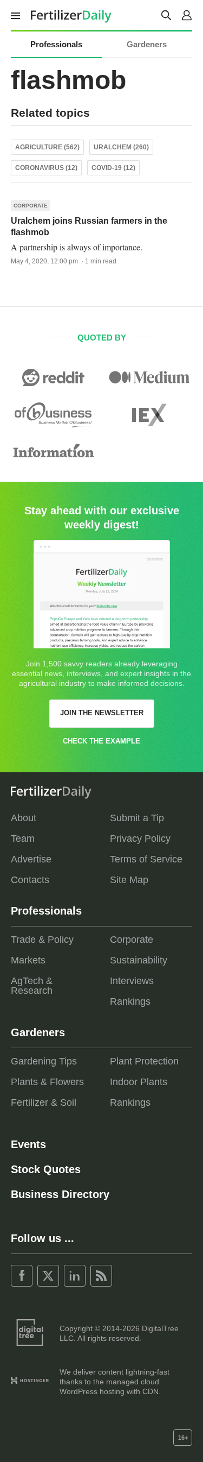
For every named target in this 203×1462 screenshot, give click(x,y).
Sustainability (138, 960)
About (23, 818)
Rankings (130, 1001)
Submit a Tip (137, 818)
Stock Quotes (46, 1169)
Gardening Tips (44, 1061)
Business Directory (60, 1194)
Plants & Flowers (47, 1082)
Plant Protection (144, 1061)
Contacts (30, 880)
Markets (28, 960)
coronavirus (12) (46, 168)
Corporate (31, 206)
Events (28, 1144)
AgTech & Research (32, 985)
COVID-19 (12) (113, 168)
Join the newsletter (101, 713)
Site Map (129, 880)
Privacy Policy (140, 838)
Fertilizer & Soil (43, 1102)
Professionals (56, 44)
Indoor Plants (138, 1082)
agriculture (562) (47, 147)
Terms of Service (146, 859)
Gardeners (147, 44)
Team (23, 838)
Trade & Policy (42, 939)
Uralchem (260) (121, 147)
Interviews (132, 981)
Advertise (31, 859)
